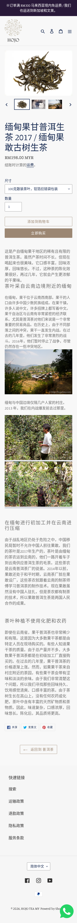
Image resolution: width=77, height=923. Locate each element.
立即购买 (38, 233)
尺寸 (8, 181)
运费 (30, 165)
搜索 (12, 789)
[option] (21, 104)
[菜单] (69, 31)
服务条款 (16, 837)
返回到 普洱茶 (42, 749)
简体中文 (37, 866)
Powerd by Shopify (53, 909)
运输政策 (16, 801)
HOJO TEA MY (30, 909)
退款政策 (16, 813)
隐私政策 (16, 825)
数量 (8, 198)
